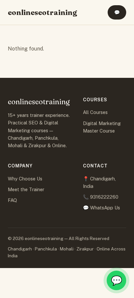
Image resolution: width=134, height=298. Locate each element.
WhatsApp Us (105, 207)
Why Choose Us (25, 178)
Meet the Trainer (26, 189)
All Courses (95, 112)
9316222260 (104, 197)
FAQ (12, 200)
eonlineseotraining (42, 12)
